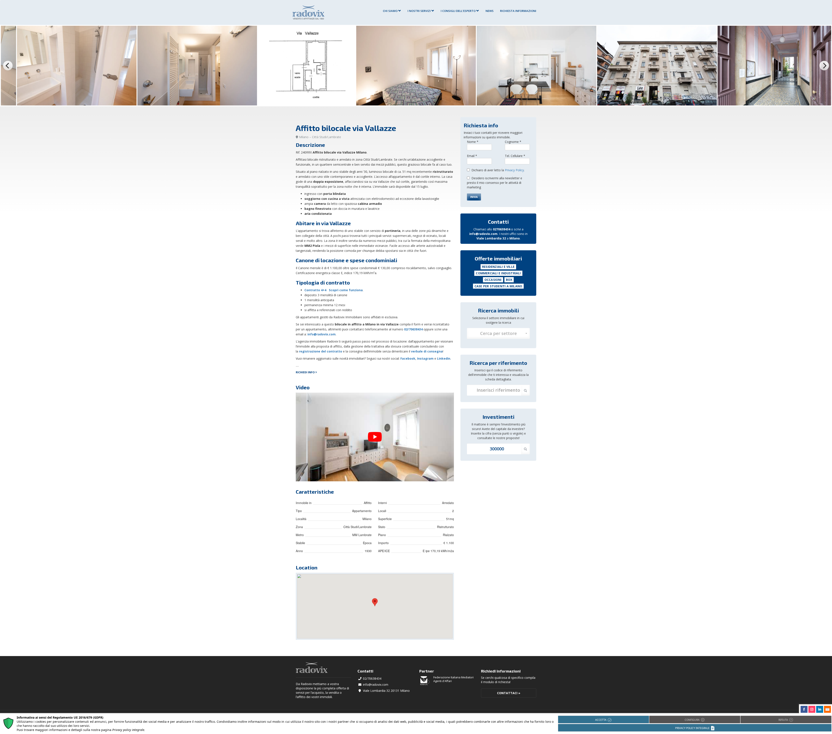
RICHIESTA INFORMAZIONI (518, 11)
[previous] (8, 65)
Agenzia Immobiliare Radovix (308, 12)
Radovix (312, 667)
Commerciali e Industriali (498, 273)
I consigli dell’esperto (458, 11)
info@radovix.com (321, 334)
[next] (824, 65)
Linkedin (443, 358)
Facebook (407, 358)
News (490, 11)
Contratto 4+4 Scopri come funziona (333, 290)
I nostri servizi (419, 11)
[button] (498, 333)
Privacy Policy (514, 170)
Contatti (498, 221)
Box (509, 280)
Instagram (425, 358)
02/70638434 (372, 678)
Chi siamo (390, 11)
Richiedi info (305, 372)
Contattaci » (508, 693)
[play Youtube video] (375, 437)
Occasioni (493, 280)
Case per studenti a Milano (498, 286)
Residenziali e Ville (498, 267)
